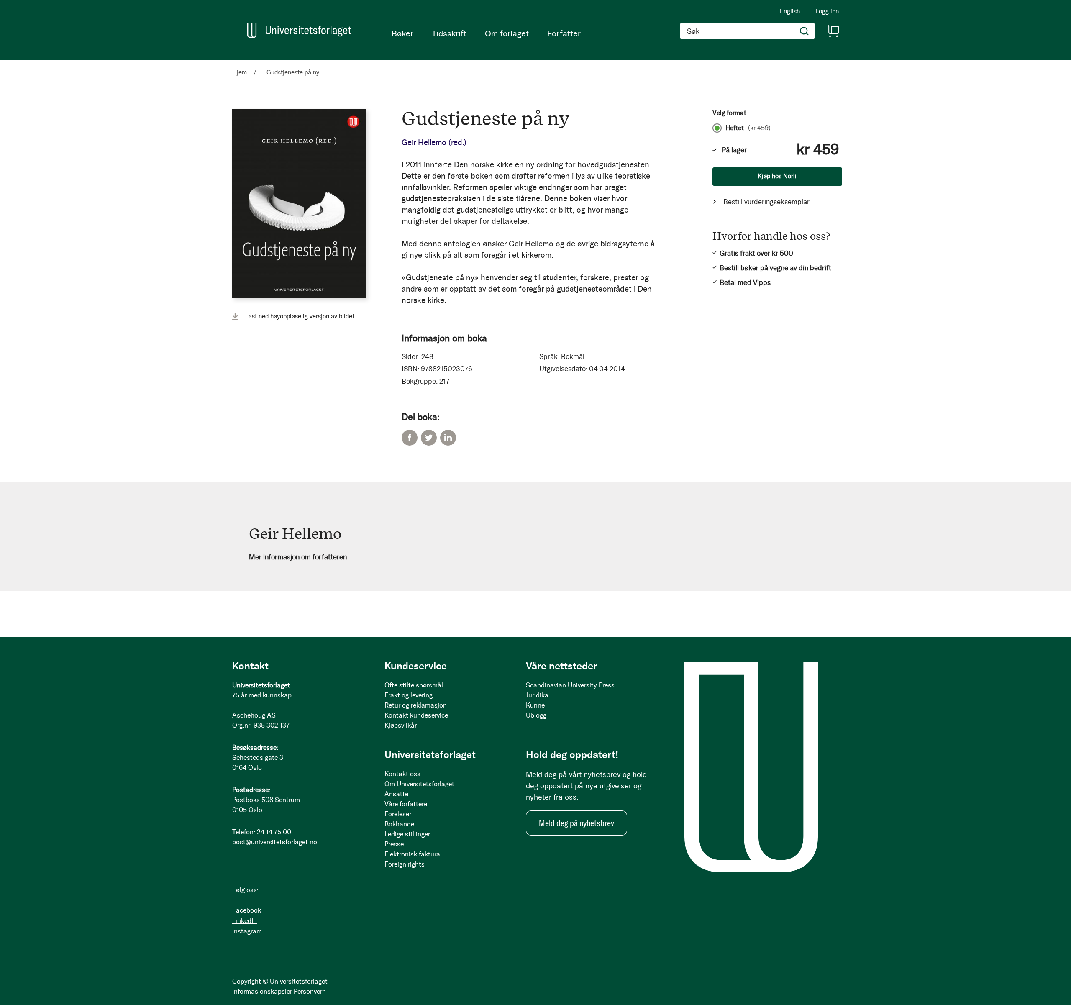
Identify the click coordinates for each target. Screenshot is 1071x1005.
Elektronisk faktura (412, 854)
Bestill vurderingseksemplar (766, 201)
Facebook (410, 438)
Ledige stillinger (407, 834)
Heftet (748, 128)
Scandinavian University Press (570, 685)
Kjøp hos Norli (777, 176)
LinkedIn (448, 438)
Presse (394, 844)
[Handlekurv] (833, 31)
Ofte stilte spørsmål (413, 685)
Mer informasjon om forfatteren (298, 557)
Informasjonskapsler (262, 991)
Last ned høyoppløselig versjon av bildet (299, 316)
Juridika (537, 695)
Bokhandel (400, 824)
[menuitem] (402, 33)
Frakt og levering (408, 695)
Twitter (429, 438)
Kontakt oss (402, 774)
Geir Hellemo (434, 142)
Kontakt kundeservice (416, 715)
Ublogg (536, 715)
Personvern (310, 991)
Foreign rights (404, 864)
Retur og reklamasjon (415, 705)
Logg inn (827, 11)
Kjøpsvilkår (400, 725)
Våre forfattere (405, 804)
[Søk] (804, 31)
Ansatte (396, 794)
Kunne (535, 705)
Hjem (239, 72)
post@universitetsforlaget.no (274, 842)
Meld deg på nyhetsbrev (576, 823)
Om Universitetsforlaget (419, 784)
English (790, 11)
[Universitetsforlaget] (299, 30)
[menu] (486, 33)
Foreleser (397, 814)
